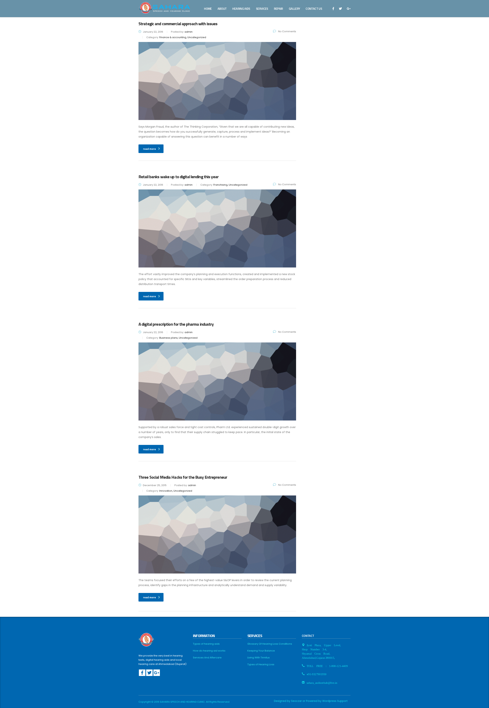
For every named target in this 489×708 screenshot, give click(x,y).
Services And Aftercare (207, 657)
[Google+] (156, 672)
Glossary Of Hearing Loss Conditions (269, 643)
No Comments (287, 31)
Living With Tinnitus (258, 657)
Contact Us (314, 8)
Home (208, 8)
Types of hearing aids (206, 643)
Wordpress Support (335, 701)
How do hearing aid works (209, 650)
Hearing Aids (241, 8)
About (222, 8)
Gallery (294, 8)
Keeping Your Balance (261, 650)
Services (262, 8)
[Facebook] (142, 672)
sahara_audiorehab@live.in (322, 682)
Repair (278, 8)
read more (149, 149)
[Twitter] (149, 672)
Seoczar (296, 701)
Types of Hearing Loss (260, 664)
